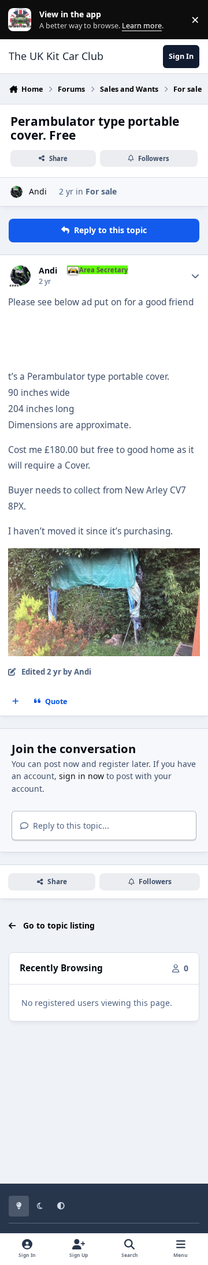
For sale (101, 191)
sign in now (81, 775)
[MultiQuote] (16, 701)
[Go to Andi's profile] (16, 192)
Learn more (22, 19)
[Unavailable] (104, 556)
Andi (38, 191)
